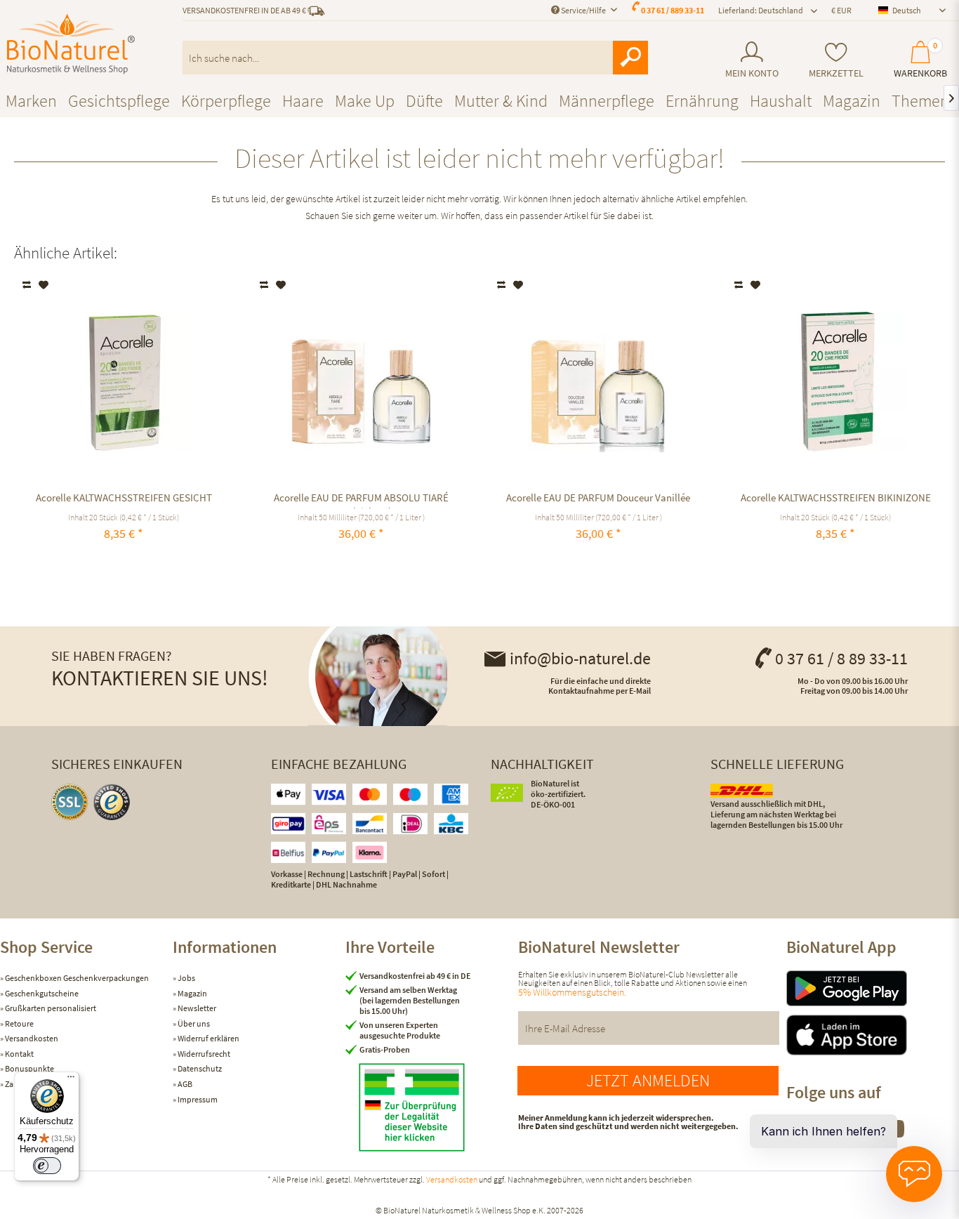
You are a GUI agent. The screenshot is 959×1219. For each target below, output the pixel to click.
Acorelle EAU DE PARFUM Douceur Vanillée (598, 497)
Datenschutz (199, 1068)
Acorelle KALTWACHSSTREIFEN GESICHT (124, 497)
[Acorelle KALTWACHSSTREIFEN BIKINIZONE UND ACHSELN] (835, 382)
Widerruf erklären (207, 1038)
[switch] (47, 1165)
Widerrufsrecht (203, 1053)
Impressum (197, 1099)
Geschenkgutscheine (41, 993)
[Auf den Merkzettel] (44, 285)
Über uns (193, 1023)
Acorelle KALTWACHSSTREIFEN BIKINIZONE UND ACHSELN (836, 499)
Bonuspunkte (29, 1068)
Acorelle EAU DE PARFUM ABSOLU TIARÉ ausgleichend (361, 499)
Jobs (185, 978)
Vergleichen (27, 285)
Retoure (19, 1023)
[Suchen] (630, 57)
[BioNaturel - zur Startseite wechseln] (71, 44)
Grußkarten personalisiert (50, 1008)
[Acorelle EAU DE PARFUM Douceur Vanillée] (598, 382)
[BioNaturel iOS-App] (872, 1035)
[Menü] (70, 1080)
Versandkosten (31, 1038)
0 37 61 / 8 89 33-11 (841, 658)
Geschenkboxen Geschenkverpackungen (76, 978)
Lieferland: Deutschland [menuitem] (760, 10)
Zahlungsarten (30, 1084)
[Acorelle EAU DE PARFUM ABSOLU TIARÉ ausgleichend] (361, 382)
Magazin (191, 993)
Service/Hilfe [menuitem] (583, 10)
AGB (184, 1084)
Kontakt (19, 1053)
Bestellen (835, 566)
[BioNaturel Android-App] (872, 988)
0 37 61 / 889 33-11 (672, 10)
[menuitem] (752, 60)
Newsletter (196, 1008)
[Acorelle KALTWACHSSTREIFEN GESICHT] (123, 382)
